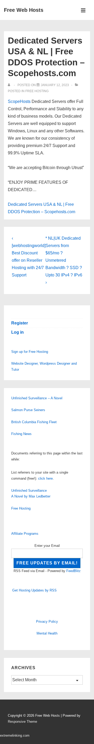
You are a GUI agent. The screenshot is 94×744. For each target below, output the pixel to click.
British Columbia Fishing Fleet (34, 422)
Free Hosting (37, 91)
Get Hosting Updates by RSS (34, 590)
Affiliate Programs (24, 534)
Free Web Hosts (23, 10)
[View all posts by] (10, 85)
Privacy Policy (47, 622)
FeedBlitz (73, 571)
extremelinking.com (15, 735)
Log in (17, 332)
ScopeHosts (19, 101)
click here (45, 478)
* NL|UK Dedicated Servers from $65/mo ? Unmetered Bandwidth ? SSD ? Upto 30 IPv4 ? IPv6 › (63, 260)
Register (19, 323)
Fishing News (21, 434)
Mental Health (47, 633)
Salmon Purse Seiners (28, 410)
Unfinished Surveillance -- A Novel (36, 398)
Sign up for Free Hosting (29, 352)
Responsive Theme (22, 722)
